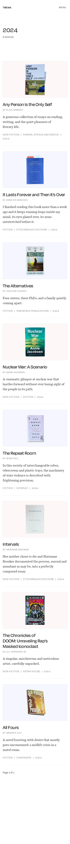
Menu (62, 7)
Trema (7, 7)
